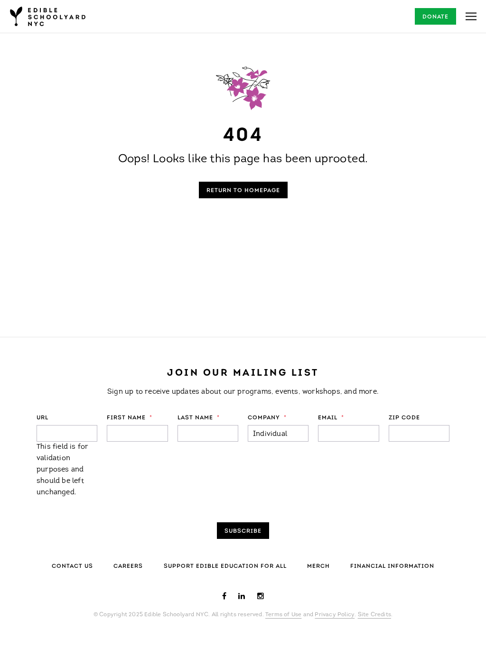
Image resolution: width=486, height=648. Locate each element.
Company (267, 418)
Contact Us (72, 566)
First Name (129, 418)
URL (42, 418)
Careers (128, 566)
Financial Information (392, 566)
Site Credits (374, 615)
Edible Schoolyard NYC (47, 16)
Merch (318, 566)
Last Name (199, 418)
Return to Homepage (243, 191)
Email (331, 418)
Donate (435, 17)
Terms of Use (283, 615)
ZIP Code (404, 418)
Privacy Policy (335, 615)
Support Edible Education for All (225, 566)
